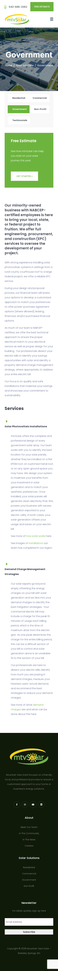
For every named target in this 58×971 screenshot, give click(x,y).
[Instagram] (25, 804)
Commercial (40, 98)
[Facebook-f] (16, 804)
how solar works (35, 536)
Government (19, 109)
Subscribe (29, 932)
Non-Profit (40, 109)
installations (36, 543)
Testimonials (19, 120)
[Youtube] (33, 804)
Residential (18, 98)
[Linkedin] (41, 804)
